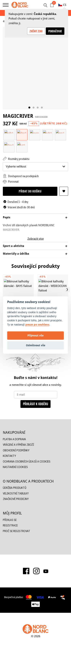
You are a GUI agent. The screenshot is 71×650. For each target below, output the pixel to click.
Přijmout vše (35, 335)
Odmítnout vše (35, 345)
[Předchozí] (4, 289)
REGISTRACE (10, 525)
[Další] (67, 289)
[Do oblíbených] (63, 191)
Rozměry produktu (18, 159)
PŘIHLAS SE (10, 520)
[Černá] (60, 131)
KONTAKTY (9, 456)
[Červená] (34, 131)
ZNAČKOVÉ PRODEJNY (16, 499)
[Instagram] (36, 571)
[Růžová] (8, 143)
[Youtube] (45, 571)
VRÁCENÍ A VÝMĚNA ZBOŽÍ (18, 444)
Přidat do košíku (30, 191)
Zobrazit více (35, 238)
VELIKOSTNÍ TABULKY (16, 493)
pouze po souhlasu (37, 324)
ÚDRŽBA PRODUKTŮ (14, 488)
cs (64, 5)
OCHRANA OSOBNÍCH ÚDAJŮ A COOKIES (26, 461)
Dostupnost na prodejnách (23, 176)
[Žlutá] (21, 143)
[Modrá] (8, 131)
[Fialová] (21, 131)
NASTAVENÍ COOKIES (15, 467)
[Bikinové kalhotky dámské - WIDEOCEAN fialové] (52, 291)
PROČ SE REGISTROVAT (16, 531)
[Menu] (5, 5)
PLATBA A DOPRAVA (14, 439)
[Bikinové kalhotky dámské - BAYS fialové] (18, 291)
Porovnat (13, 181)
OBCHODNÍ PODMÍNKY (16, 450)
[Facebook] (26, 571)
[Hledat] (45, 5)
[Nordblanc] (19, 5)
